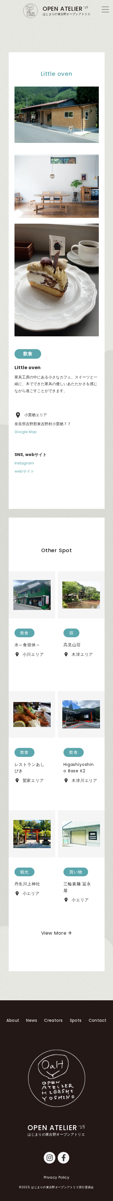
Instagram (24, 463)
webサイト (24, 471)
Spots (76, 1020)
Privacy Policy (56, 1177)
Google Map (25, 432)
